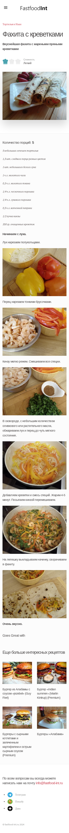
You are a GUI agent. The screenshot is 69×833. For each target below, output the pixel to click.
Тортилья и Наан (12, 24)
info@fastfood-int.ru (49, 783)
